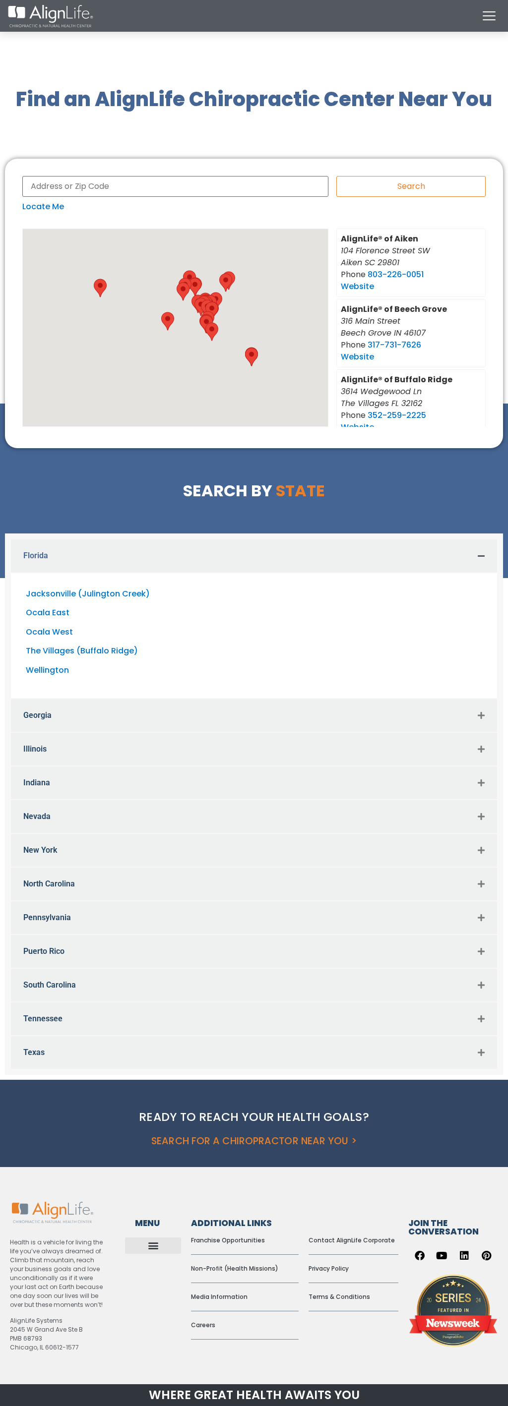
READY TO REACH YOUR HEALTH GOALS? (254, 1117)
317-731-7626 (394, 345)
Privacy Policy (329, 1268)
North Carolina (49, 883)
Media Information (219, 1296)
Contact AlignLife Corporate (352, 1240)
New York (40, 850)
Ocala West (49, 632)
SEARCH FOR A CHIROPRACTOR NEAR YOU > (254, 1141)
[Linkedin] (464, 1256)
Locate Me (43, 206)
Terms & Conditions (339, 1296)
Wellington (47, 670)
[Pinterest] (487, 1256)
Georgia (37, 715)
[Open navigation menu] (489, 16)
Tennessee (43, 1018)
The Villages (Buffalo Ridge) (82, 650)
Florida (35, 555)
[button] (195, 287)
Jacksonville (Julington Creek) (88, 593)
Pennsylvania (47, 917)
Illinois (35, 749)
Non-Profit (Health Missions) (234, 1268)
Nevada (37, 816)
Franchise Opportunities (228, 1240)
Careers (203, 1325)
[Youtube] (442, 1256)
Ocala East (47, 612)
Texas (34, 1052)
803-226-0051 (396, 274)
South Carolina (49, 985)
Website (357, 286)
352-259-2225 (397, 415)
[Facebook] (420, 1256)
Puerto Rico (43, 951)
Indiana (36, 782)
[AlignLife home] (50, 16)
